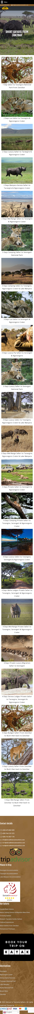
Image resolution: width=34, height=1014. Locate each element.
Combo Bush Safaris (7, 909)
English (9, 1012)
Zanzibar (3, 994)
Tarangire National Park (8, 981)
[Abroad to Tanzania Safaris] (5, 8)
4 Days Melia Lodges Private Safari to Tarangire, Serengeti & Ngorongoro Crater (17, 593)
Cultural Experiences (7, 922)
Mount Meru (4, 991)
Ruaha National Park (6, 988)
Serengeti (3, 971)
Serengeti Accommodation (9, 870)
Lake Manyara (4, 984)
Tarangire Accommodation (9, 873)
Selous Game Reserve (7, 978)
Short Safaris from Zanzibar (9, 926)
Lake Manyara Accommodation (10, 877)
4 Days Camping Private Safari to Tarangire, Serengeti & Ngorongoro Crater (17, 523)
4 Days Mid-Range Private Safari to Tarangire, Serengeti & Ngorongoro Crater (17, 629)
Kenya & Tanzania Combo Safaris (11, 919)
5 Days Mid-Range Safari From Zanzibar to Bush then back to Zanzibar (17, 803)
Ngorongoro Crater (6, 974)
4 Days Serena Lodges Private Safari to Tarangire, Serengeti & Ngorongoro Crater (17, 699)
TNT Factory (19, 1005)
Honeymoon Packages (7, 929)
